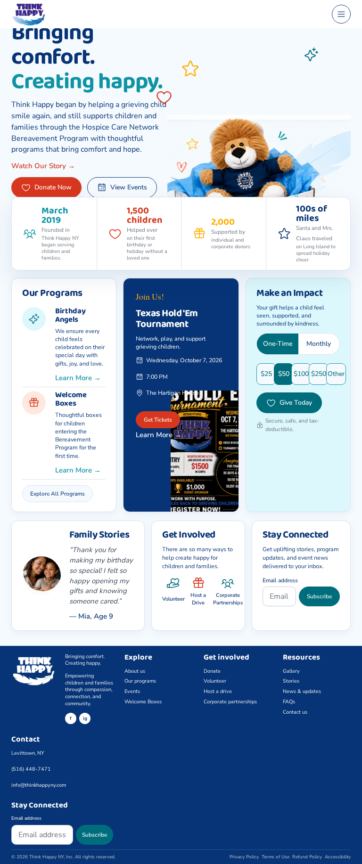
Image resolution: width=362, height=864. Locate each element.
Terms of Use (275, 857)
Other (336, 373)
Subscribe (319, 596)
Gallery (291, 671)
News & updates (302, 691)
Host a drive (218, 691)
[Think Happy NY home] (167, 14)
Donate (212, 671)
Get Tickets (158, 420)
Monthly (318, 343)
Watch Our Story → (43, 166)
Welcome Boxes (143, 701)
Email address (280, 580)
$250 (318, 373)
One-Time (277, 343)
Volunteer (215, 681)
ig (85, 718)
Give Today (296, 402)
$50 (283, 373)
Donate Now (53, 187)
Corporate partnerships (230, 701)
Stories (291, 681)
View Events (128, 187)
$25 (266, 373)
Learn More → (78, 378)
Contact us (295, 712)
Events (132, 691)
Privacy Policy (244, 857)
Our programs (140, 681)
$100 (301, 373)
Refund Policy (307, 857)
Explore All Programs (57, 493)
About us (134, 671)
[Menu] (341, 14)
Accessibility (338, 857)
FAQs (289, 701)
